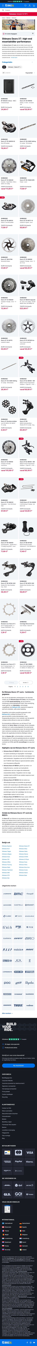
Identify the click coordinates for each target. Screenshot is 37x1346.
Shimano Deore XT (24, 846)
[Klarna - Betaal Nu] (29, 1162)
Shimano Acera (23, 870)
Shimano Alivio (23, 864)
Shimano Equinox (7, 846)
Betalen (4, 1119)
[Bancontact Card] (7, 1153)
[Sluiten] (33, 33)
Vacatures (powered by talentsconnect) (13, 1083)
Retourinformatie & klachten (10, 1113)
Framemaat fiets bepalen (9, 1124)
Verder (25, 682)
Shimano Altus (23, 848)
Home (3, 18)
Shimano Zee (5, 878)
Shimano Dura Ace (24, 867)
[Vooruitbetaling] (18, 1171)
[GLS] (7, 1194)
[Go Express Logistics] (18, 1194)
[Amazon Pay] (7, 1171)
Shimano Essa (23, 875)
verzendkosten (10, 1258)
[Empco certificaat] (7, 1209)
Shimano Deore (23, 872)
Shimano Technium (7, 870)
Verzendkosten (6, 1116)
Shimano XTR (6, 875)
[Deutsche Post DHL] (7, 1185)
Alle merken (6, 1013)
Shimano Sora (6, 856)
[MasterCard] (18, 1153)
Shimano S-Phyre (24, 859)
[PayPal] (18, 1162)
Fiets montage (6, 1135)
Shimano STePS (23, 856)
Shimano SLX (6, 848)
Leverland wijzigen (22, 1271)
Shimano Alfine (6, 862)
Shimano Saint (6, 867)
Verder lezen (14, 57)
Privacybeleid (6, 1091)
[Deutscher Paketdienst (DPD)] (18, 1185)
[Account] (30, 5)
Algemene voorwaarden (8, 1086)
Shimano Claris (23, 851)
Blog (3, 1138)
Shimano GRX (6, 872)
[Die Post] (29, 1185)
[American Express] (7, 1162)
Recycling (5, 1097)
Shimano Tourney (7, 864)
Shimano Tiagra (6, 851)
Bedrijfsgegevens (7, 1078)
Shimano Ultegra (6, 854)
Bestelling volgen (7, 1122)
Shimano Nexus (23, 854)
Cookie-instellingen (7, 1094)
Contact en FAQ (6, 1108)
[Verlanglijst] (25, 5)
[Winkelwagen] (34, 5)
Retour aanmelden (7, 1111)
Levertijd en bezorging (8, 1130)
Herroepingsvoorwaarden (9, 1089)
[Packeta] (29, 1194)
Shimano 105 (5, 859)
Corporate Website (7, 1080)
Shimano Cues (23, 862)
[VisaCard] (29, 1153)
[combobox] (22, 73)
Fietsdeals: (12, 14)
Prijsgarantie (5, 1133)
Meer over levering (22, 1296)
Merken (8, 18)
